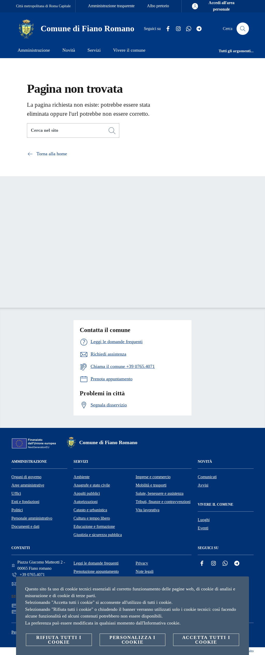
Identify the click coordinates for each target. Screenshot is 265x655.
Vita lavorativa (147, 510)
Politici (17, 510)
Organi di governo (26, 477)
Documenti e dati (25, 526)
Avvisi (203, 485)
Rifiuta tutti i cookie (58, 640)
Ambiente (81, 477)
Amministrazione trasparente (111, 6)
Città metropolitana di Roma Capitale (43, 6)
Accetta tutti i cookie (206, 640)
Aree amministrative (27, 485)
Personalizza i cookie (132, 640)
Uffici (16, 493)
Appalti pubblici (86, 493)
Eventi (203, 528)
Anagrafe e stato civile (91, 485)
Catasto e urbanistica (90, 510)
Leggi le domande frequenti (96, 563)
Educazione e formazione (94, 526)
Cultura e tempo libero (91, 518)
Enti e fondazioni (25, 501)
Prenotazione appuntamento (96, 571)
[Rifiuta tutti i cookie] (243, 584)
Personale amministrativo (31, 518)
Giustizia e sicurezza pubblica (97, 535)
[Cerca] (243, 28)
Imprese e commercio (153, 477)
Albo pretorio (158, 6)
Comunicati (207, 477)
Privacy (142, 563)
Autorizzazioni (85, 501)
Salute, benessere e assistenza (159, 493)
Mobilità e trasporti (151, 485)
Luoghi (204, 520)
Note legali (144, 571)
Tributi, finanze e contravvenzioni (163, 501)
